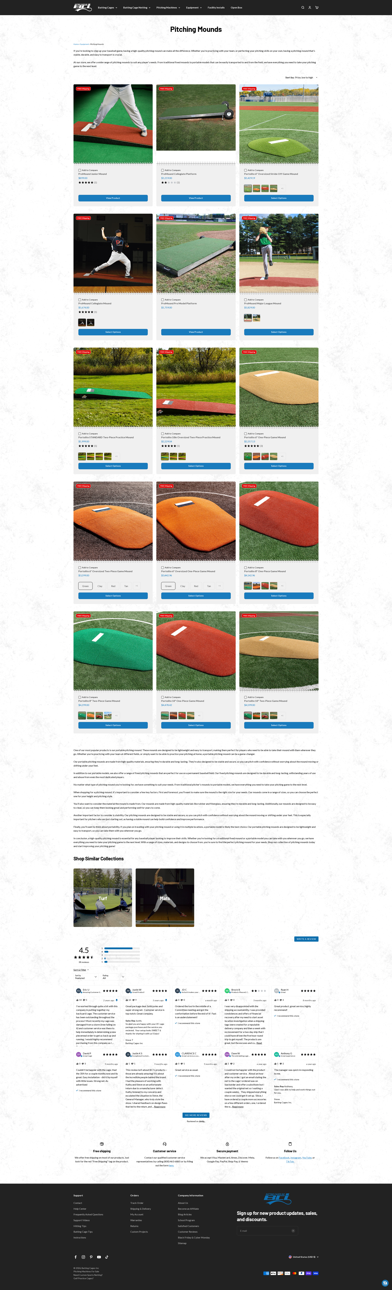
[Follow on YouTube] (99, 1257)
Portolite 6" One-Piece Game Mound (265, 437)
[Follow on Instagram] (83, 1257)
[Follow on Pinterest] (91, 1257)
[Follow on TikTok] (107, 1257)
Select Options (278, 198)
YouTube (307, 1157)
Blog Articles (185, 1214)
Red (113, 586)
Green (85, 586)
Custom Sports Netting (90, 1275)
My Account (136, 1214)
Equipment (192, 7)
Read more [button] (159, 1106)
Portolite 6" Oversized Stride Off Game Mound (271, 173)
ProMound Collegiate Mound (94, 303)
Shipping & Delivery (140, 1208)
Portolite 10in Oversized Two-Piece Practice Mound (190, 437)
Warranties (136, 1220)
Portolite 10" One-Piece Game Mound (182, 700)
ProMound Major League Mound (262, 303)
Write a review (306, 939)
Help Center (80, 1208)
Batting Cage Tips (83, 1231)
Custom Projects (139, 1231)
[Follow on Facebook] (76, 1257)
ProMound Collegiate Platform (178, 173)
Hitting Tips (80, 1225)
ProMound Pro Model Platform (179, 303)
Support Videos (82, 1220)
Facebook (284, 1157)
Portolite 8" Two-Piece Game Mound (99, 700)
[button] (121, 948)
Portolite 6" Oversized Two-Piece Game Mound (105, 571)
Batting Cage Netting (135, 7)
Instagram (295, 1157)
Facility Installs (216, 7)
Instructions (80, 1237)
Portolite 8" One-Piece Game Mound (265, 571)
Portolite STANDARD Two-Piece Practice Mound (106, 437)
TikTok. (290, 1161)
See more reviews (196, 1115)
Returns (134, 1225)
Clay (100, 586)
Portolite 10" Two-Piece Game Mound (265, 700)
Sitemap (182, 1243)
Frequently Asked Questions (88, 1214)
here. (171, 1165)
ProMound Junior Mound (92, 173)
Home (76, 44)
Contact (78, 1202)
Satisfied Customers (188, 1225)
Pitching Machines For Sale (86, 1271)
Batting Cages (106, 7)
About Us (183, 1202)
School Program (186, 1220)
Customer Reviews (188, 1231)
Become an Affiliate (188, 1208)
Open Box (236, 7)
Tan (126, 586)
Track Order (136, 1202)
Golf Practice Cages (83, 1278)
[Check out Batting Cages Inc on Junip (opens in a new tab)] (201, 1121)
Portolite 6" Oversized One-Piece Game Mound (188, 571)
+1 (282, 188)
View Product (113, 198)
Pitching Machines (166, 7)
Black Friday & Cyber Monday (194, 1237)
